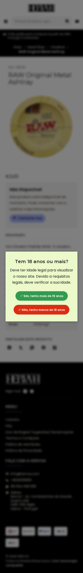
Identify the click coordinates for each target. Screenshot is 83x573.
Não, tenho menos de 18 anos (43, 310)
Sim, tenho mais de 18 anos (43, 296)
